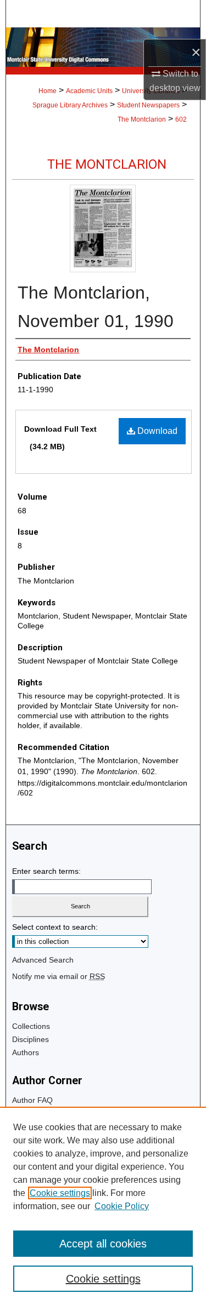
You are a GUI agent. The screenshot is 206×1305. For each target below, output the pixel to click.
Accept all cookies (103, 1244)
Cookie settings (60, 1193)
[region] (103, 1206)
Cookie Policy (121, 1206)
